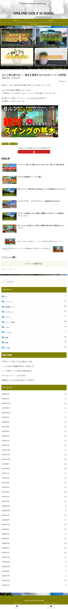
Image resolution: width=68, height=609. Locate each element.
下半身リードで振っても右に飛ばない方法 (17, 361)
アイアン (5, 143)
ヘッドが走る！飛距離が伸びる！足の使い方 (18, 366)
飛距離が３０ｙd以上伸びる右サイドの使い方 (18, 380)
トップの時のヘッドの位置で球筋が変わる (17, 371)
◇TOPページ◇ (17, 603)
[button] (64, 282)
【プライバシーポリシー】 (50, 603)
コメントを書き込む (34, 263)
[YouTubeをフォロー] (34, 151)
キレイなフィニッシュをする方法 (14, 375)
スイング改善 (14, 143)
